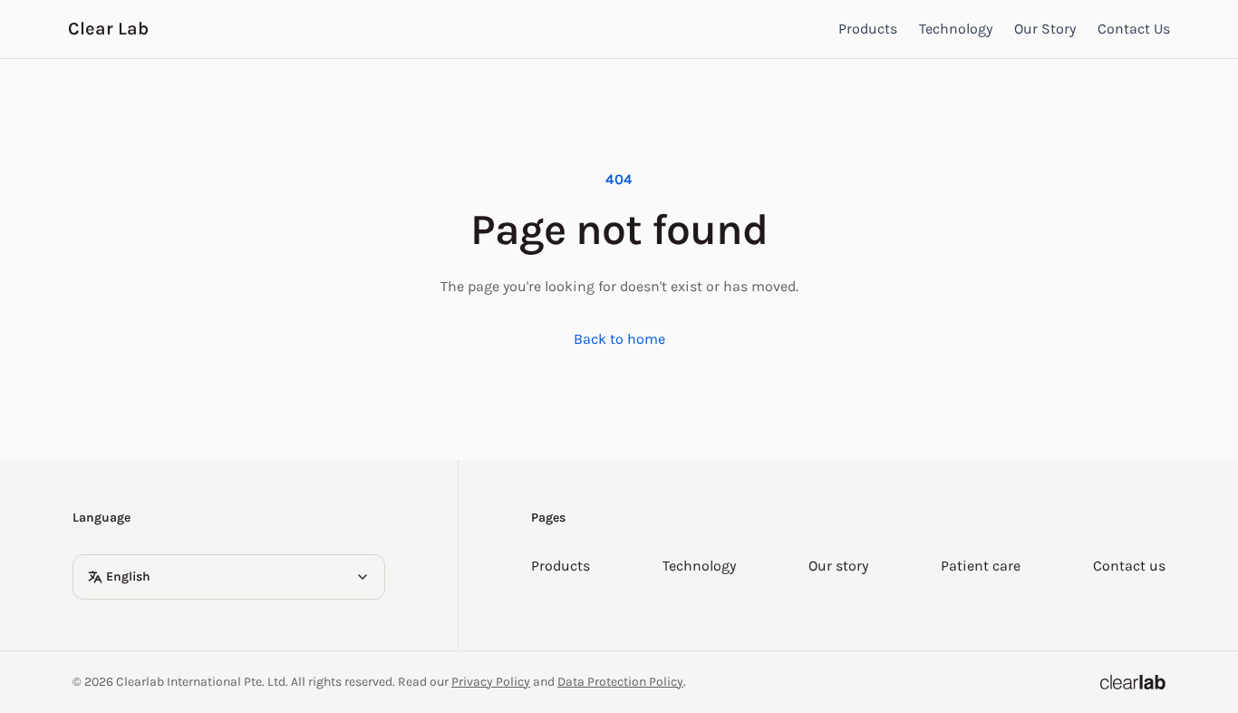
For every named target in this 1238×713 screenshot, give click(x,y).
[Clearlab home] (1132, 682)
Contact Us (1134, 28)
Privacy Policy (490, 681)
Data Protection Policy (620, 681)
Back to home (619, 338)
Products (867, 28)
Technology (955, 28)
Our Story (1045, 28)
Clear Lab (108, 28)
